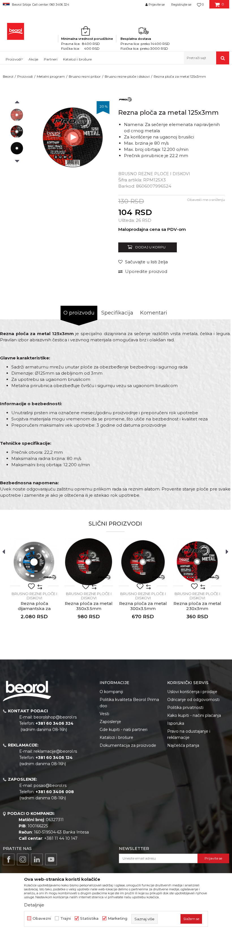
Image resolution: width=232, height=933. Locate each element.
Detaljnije (34, 905)
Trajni (65, 918)
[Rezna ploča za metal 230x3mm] (197, 562)
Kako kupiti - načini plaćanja (194, 715)
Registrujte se (181, 4)
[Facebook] (8, 859)
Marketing (117, 918)
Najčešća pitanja (183, 745)
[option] (17, 115)
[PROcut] (125, 99)
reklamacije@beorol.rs (55, 751)
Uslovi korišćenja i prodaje (192, 691)
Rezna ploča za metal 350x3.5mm (89, 606)
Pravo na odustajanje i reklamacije (188, 734)
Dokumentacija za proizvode (128, 745)
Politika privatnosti (185, 707)
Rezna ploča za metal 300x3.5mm (143, 606)
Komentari (153, 313)
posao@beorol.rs (50, 785)
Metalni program (51, 76)
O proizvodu (78, 313)
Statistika (89, 918)
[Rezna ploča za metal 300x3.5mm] (143, 562)
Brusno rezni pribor (85, 76)
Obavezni (42, 918)
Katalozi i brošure (116, 737)
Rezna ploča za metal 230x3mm (197, 606)
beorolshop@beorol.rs (55, 717)
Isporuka (175, 723)
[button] (206, 58)
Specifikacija (117, 313)
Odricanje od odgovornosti (193, 699)
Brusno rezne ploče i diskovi (127, 76)
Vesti (104, 713)
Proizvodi (25, 76)
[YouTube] (51, 859)
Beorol (8, 76)
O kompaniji (111, 691)
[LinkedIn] (36, 859)
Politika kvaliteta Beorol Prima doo (129, 702)
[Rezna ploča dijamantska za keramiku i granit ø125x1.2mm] (34, 562)
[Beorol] (15, 31)
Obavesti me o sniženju (206, 200)
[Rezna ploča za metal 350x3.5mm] (89, 562)
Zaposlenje (110, 721)
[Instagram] (22, 859)
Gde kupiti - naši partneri (123, 729)
